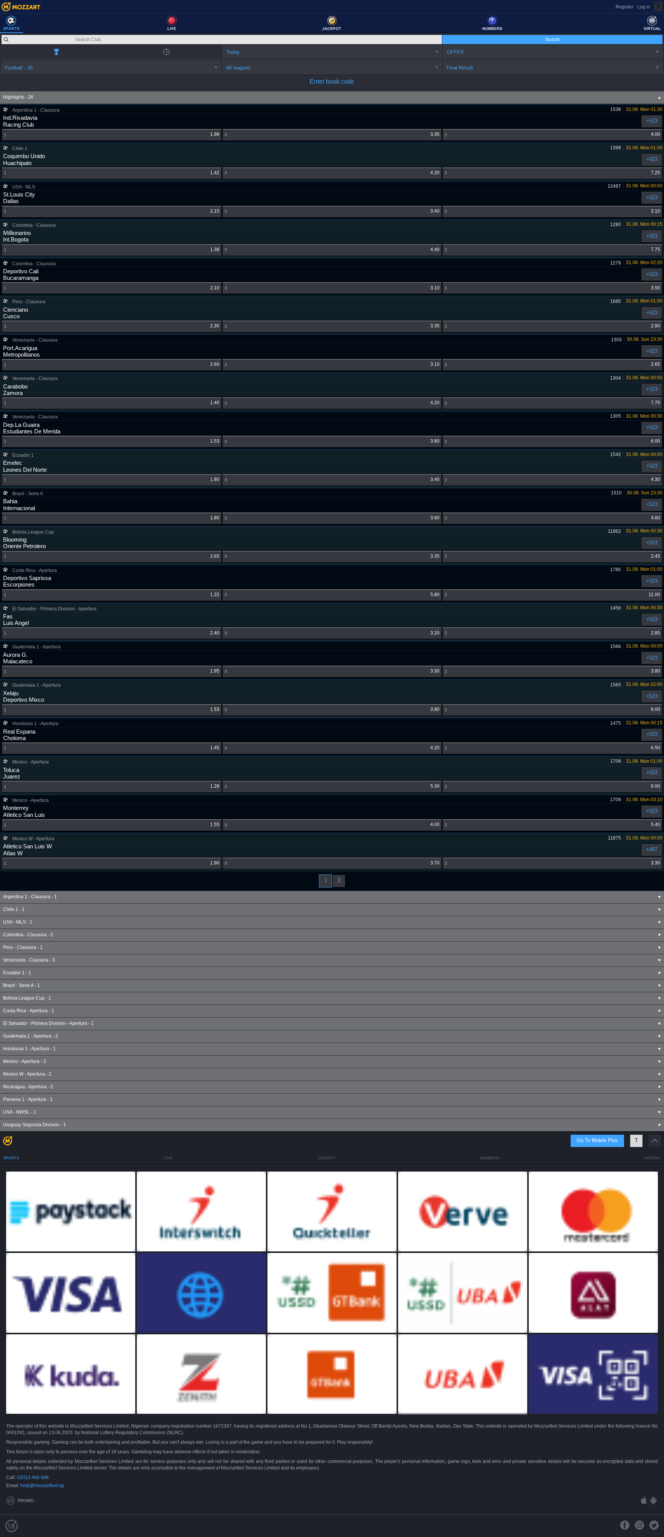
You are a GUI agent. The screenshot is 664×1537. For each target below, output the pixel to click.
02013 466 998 (33, 1477)
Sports (11, 1158)
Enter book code (332, 81)
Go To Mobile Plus (597, 1140)
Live (168, 1158)
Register (624, 7)
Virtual (652, 1158)
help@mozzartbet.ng (42, 1485)
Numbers (490, 1158)
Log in (643, 7)
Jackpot (327, 1158)
